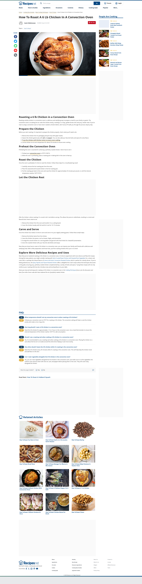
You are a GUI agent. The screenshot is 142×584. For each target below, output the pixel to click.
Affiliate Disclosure (111, 565)
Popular (105, 8)
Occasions (59, 8)
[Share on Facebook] (15, 36)
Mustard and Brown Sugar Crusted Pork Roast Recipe (116, 64)
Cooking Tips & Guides (28, 12)
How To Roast (52, 12)
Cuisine (53, 567)
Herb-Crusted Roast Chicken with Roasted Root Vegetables (69, 258)
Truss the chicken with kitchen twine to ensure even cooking (41, 140)
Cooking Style (55, 570)
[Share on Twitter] (15, 41)
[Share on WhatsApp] (15, 46)
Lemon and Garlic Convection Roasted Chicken (57, 260)
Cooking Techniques (70, 270)
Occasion (54, 565)
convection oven (35, 153)
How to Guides (33, 8)
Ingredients (46, 8)
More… (115, 8)
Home (20, 12)
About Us (96, 559)
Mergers (95, 565)
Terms (109, 567)
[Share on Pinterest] (92, 22)
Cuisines (70, 8)
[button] (15, 55)
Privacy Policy (97, 570)
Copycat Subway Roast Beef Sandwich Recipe (116, 25)
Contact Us (110, 559)
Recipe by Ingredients (77, 565)
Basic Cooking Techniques (42, 12)
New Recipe (74, 562)
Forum (109, 3)
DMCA (95, 567)
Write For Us (96, 562)
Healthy (74, 559)
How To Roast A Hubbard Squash (38, 377)
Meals (53, 559)
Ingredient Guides (76, 570)
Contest (109, 562)
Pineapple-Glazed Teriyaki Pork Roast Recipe (115, 35)
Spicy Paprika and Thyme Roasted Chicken (45, 262)
